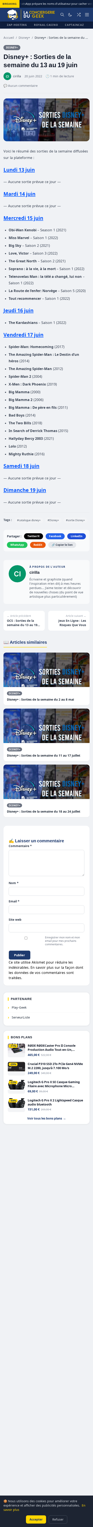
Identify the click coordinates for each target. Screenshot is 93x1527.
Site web (15, 919)
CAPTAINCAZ (74, 24)
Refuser (58, 1519)
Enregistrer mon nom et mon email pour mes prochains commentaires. (62, 941)
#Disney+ (53, 520)
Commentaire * (20, 846)
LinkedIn (76, 536)
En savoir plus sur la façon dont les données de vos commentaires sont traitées (46, 972)
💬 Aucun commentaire (20, 85)
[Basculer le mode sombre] (70, 15)
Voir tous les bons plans (46, 1118)
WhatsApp (17, 544)
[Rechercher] (62, 14)
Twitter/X (33, 536)
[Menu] (87, 14)
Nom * (14, 883)
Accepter (36, 1519)
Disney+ (24, 37)
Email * (14, 901)
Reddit (38, 544)
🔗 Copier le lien (62, 544)
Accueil (8, 37)
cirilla (34, 572)
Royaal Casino (46, 24)
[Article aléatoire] (79, 15)
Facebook (55, 536)
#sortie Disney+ (75, 520)
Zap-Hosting (17, 24)
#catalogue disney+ (29, 520)
